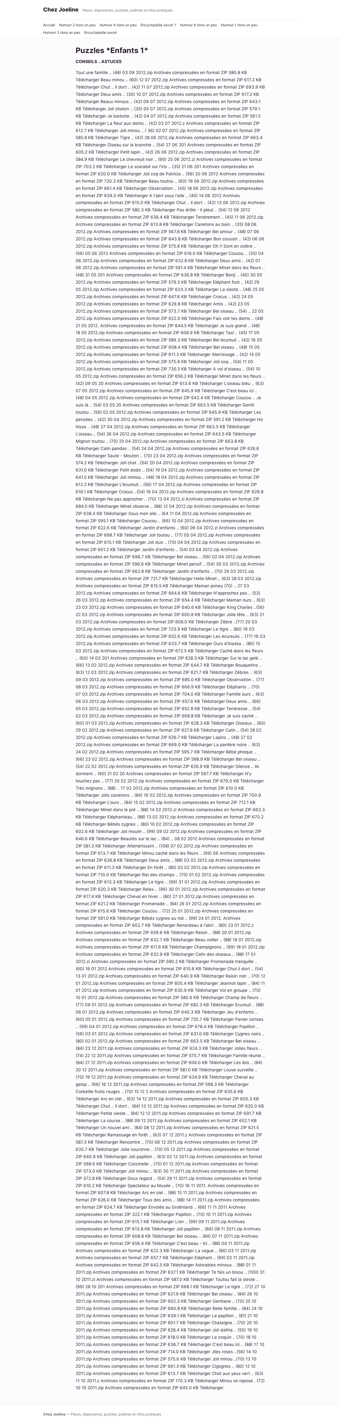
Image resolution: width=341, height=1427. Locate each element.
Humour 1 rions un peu (239, 25)
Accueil (49, 25)
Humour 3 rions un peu (61, 32)
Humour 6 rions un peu (198, 25)
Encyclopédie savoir (100, 32)
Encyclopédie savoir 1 (158, 25)
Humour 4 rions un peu (118, 25)
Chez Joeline (60, 9)
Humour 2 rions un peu (77, 25)
